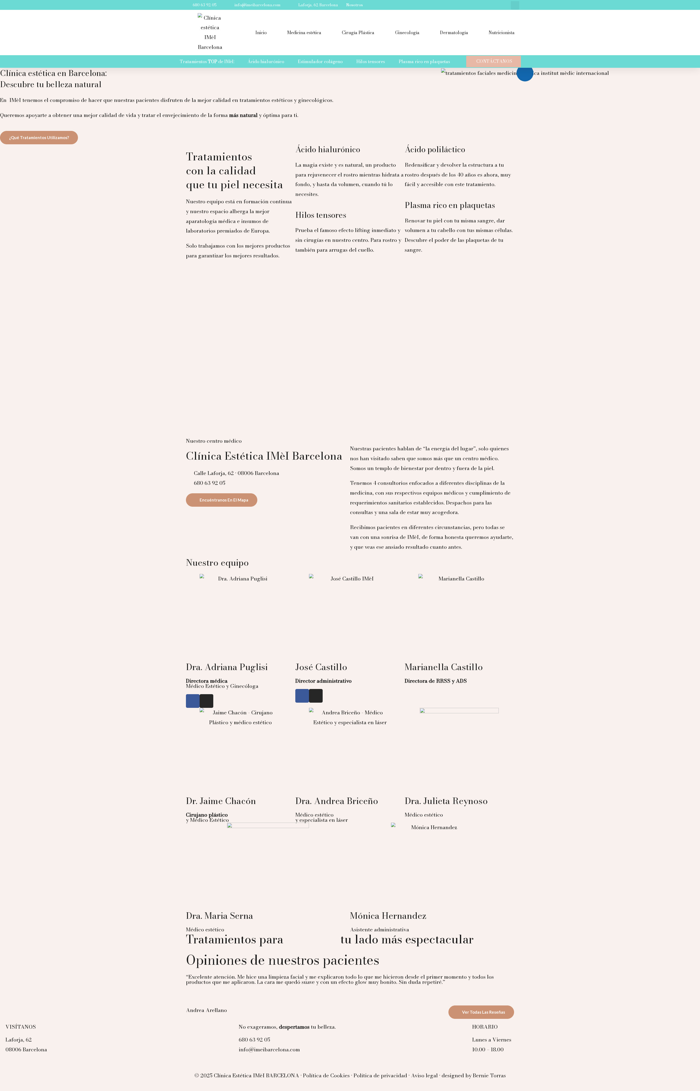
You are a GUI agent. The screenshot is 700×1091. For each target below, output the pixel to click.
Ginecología (407, 32)
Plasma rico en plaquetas (424, 61)
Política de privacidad (380, 1075)
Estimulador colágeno (320, 61)
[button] (515, 5)
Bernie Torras (489, 1075)
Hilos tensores (370, 61)
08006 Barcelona (26, 1049)
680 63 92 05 (254, 1040)
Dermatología (454, 32)
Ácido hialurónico (265, 61)
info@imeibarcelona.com (269, 1049)
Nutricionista (502, 32)
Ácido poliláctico (435, 149)
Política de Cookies (326, 1075)
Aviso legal (424, 1075)
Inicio (261, 32)
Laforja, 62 (18, 1040)
